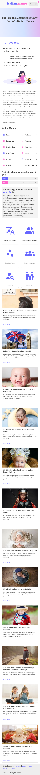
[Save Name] (5, 42)
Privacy (30, 766)
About (24, 766)
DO (7, 773)
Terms (13, 768)
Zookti (18, 773)
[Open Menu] (3, 3)
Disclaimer (6, 768)
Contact (18, 766)
